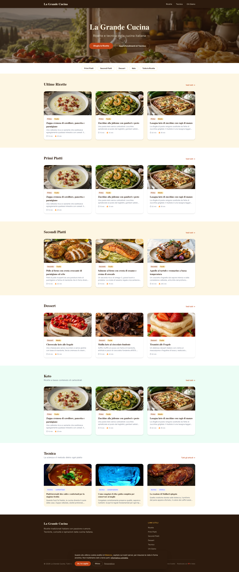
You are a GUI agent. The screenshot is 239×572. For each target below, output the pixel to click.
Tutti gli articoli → (188, 458)
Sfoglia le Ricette (101, 46)
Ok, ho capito (82, 564)
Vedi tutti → (190, 85)
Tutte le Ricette (148, 68)
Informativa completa (119, 558)
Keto (134, 68)
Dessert (122, 68)
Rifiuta (97, 564)
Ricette (169, 4)
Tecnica (179, 4)
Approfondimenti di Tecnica (132, 46)
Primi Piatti (88, 68)
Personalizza (109, 564)
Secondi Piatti (106, 68)
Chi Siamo (191, 4)
